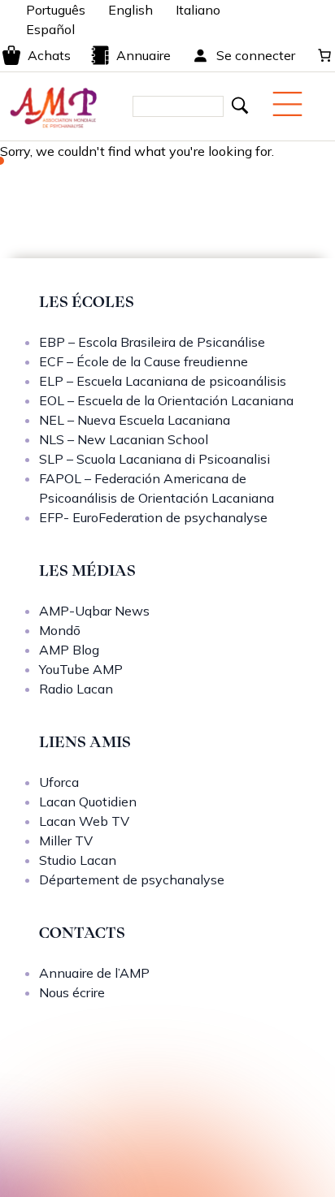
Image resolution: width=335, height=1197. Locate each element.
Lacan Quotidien (88, 801)
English (130, 10)
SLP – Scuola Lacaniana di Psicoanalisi (154, 459)
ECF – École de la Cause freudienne (143, 361)
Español (50, 29)
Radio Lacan (76, 689)
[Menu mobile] (287, 104)
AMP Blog (69, 650)
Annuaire (143, 55)
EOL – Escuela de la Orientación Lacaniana (166, 400)
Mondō (59, 630)
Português (55, 10)
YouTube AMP (81, 669)
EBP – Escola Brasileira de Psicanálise (152, 342)
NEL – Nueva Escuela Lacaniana (134, 420)
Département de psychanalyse (131, 879)
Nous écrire (72, 992)
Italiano (198, 10)
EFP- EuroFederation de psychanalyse (153, 517)
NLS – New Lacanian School (123, 439)
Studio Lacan (77, 860)
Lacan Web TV (84, 821)
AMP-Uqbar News (94, 611)
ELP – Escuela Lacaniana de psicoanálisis (162, 381)
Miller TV (66, 840)
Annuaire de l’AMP (94, 973)
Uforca (59, 782)
